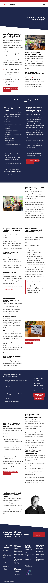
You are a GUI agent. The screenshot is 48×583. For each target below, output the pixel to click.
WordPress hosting (28, 549)
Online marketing (39, 551)
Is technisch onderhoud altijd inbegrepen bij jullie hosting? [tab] (16, 381)
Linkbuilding (38, 557)
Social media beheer (40, 559)
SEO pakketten (17, 574)
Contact (4, 571)
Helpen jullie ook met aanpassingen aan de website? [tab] (16, 398)
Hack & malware (28, 558)
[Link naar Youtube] (44, 581)
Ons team (5, 565)
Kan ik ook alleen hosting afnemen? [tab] (13, 401)
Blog (4, 568)
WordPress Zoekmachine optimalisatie (16, 562)
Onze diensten (5, 566)
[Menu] (43, 4)
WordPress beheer (28, 556)
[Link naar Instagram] (42, 581)
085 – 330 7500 (15, 536)
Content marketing (40, 554)
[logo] (9, 4)
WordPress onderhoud (10, 269)
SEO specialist (16, 573)
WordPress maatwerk (18, 559)
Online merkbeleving (40, 550)
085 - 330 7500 (7, 1)
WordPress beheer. (9, 289)
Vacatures (5, 569)
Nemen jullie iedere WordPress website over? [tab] (15, 390)
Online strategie (39, 548)
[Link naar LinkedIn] (41, 581)
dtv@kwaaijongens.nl (8, 562)
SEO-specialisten (39, 553)
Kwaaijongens (5, 581)
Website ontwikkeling (18, 554)
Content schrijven (39, 556)
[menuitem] (43, 4)
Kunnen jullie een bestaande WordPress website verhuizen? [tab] (15, 386)
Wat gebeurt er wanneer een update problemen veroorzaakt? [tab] (15, 394)
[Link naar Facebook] (39, 581)
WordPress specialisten (37, 78)
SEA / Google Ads (39, 561)
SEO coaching (16, 571)
